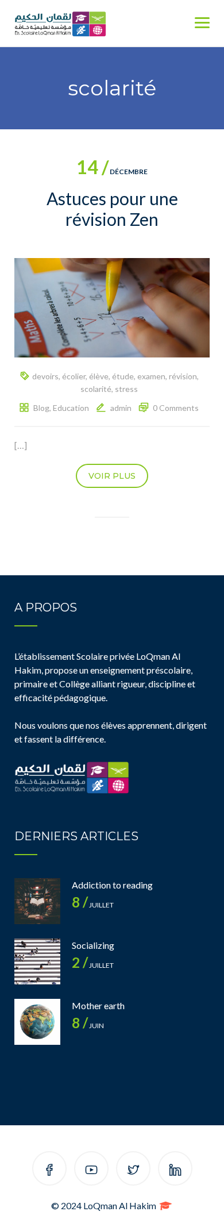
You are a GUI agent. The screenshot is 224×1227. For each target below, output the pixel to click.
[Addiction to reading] (37, 901)
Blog (41, 408)
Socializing (93, 945)
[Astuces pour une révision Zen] (112, 306)
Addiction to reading (112, 884)
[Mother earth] (37, 1022)
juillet (93, 905)
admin (121, 408)
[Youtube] (91, 1170)
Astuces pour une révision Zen (112, 208)
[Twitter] (133, 1170)
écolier (74, 376)
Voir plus (112, 476)
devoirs (45, 376)
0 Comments (176, 408)
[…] (20, 445)
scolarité (95, 389)
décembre (112, 171)
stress (126, 389)
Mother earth (98, 1005)
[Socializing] (37, 961)
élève (99, 376)
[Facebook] (49, 1170)
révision (183, 376)
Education (71, 408)
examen (151, 376)
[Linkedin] (175, 1170)
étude (123, 376)
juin (88, 1025)
